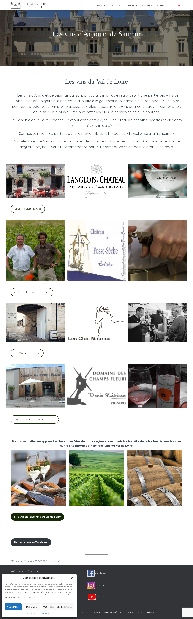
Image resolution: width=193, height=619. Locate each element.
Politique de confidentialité (37, 613)
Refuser (31, 606)
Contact (161, 5)
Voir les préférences (57, 606)
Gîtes (115, 5)
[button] (72, 577)
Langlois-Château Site (27, 208)
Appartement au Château (141, 612)
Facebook (100, 573)
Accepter (13, 606)
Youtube (100, 596)
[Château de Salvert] (28, 5)
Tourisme (130, 5)
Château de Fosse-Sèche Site (31, 292)
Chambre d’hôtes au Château (106, 612)
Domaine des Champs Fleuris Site (34, 419)
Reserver (147, 5)
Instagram (100, 585)
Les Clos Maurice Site (27, 353)
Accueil (101, 5)
